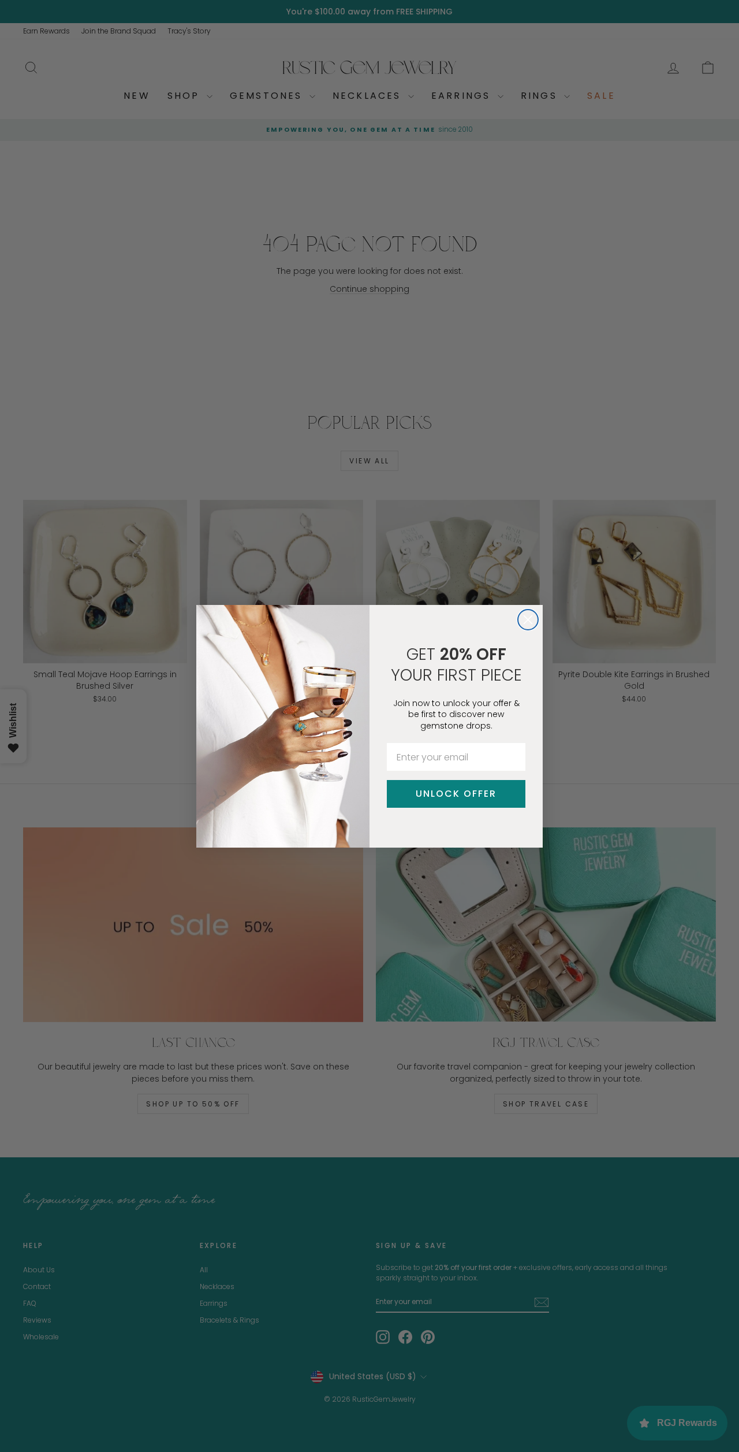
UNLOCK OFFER (456, 793)
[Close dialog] (528, 620)
